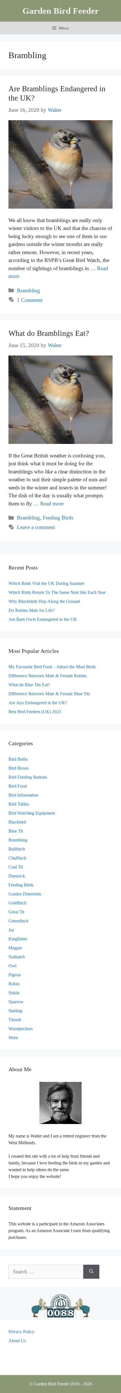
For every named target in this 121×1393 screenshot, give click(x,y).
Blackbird (17, 822)
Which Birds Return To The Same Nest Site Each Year (57, 592)
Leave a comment (36, 527)
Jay (11, 929)
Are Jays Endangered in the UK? (37, 702)
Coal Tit (15, 867)
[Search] (91, 1272)
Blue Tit (15, 831)
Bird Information (23, 795)
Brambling (28, 290)
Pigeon (14, 974)
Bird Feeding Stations (27, 777)
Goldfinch (17, 902)
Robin (13, 983)
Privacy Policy (21, 1331)
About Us (17, 1340)
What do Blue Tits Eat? (29, 684)
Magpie (15, 947)
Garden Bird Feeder (61, 11)
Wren (13, 1037)
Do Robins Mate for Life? (31, 610)
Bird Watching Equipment (31, 813)
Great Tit (16, 911)
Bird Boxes (18, 768)
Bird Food (17, 786)
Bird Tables (18, 804)
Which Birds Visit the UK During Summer (46, 583)
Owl (12, 965)
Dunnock (16, 876)
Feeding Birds (58, 518)
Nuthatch (16, 956)
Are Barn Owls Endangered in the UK (42, 619)
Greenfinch (18, 920)
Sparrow (16, 1001)
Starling (15, 1010)
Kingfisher (17, 938)
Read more (52, 504)
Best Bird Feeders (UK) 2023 (34, 711)
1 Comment (29, 300)
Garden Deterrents (24, 894)
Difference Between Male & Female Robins (47, 675)
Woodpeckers (20, 1028)
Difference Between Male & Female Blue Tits (49, 693)
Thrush (14, 1019)
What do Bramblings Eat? (48, 333)
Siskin (13, 992)
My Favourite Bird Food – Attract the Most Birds (52, 666)
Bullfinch (16, 849)
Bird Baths (18, 759)
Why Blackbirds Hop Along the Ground (44, 601)
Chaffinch (17, 858)
